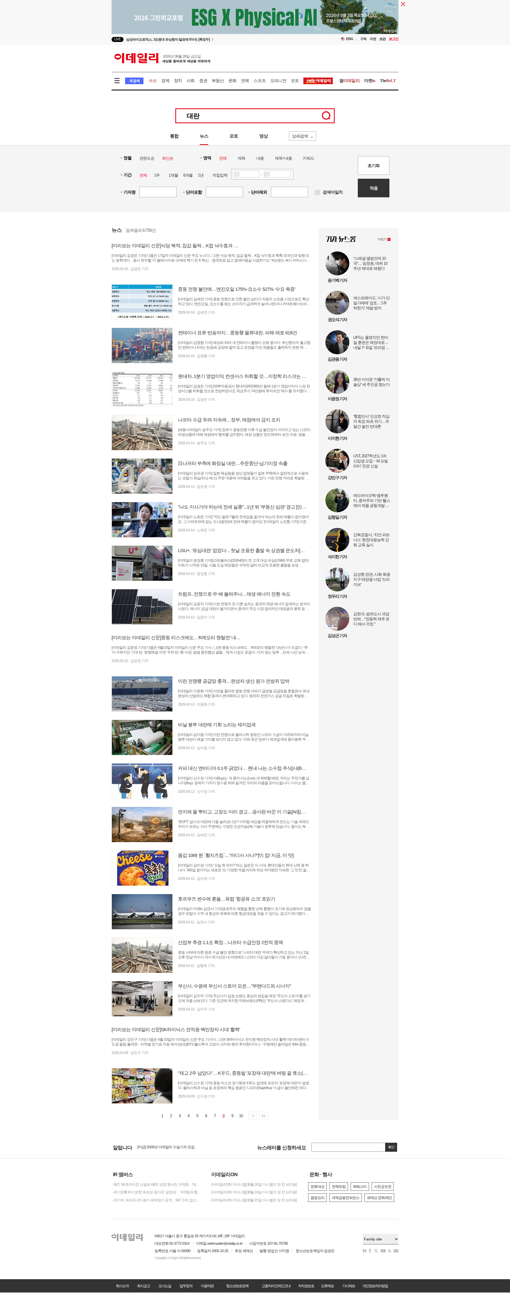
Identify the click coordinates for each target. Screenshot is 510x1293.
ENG (349, 39)
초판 (382, 39)
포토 (295, 80)
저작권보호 (306, 1286)
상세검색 (300, 136)
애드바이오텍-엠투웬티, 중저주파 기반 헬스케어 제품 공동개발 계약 (371, 500)
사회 (190, 80)
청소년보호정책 (237, 1286)
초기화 (374, 165)
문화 (232, 80)
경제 (165, 80)
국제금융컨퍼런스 (345, 1198)
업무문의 (186, 1286)
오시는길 (164, 1286)
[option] (212, 39)
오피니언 (278, 80)
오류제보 (327, 1286)
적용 (374, 188)
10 (241, 1115)
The (388, 80)
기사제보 (348, 1286)
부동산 (218, 80)
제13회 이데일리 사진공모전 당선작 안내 (168, 1149)
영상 (263, 136)
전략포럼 (339, 1186)
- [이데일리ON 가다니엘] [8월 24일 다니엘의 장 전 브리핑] (253, 1192)
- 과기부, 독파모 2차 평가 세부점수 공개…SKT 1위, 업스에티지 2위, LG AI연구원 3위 (157, 1200)
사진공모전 (382, 1186)
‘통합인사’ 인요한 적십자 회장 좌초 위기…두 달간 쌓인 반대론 (371, 421)
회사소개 (122, 1286)
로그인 (393, 39)
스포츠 (259, 80)
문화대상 (317, 1186)
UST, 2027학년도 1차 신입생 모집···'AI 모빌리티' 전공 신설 (370, 461)
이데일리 (162, 58)
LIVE (117, 39)
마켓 (369, 80)
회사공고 (143, 1286)
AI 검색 (134, 81)
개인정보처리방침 (375, 1286)
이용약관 (207, 1286)
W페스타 (360, 1186)
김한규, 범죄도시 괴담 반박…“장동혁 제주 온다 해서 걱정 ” (371, 619)
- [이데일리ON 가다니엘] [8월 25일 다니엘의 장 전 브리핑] (253, 1184)
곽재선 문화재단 (379, 1198)
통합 (174, 136)
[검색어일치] (317, 192)
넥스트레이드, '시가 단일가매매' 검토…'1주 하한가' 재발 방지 (371, 303)
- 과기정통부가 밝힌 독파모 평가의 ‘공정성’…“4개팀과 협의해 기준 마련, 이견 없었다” (157, 1192)
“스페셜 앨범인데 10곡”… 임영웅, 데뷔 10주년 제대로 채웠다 (370, 263)
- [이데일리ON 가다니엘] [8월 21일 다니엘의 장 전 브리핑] (253, 1200)
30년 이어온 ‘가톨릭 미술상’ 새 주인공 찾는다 (371, 382)
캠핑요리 (317, 1198)
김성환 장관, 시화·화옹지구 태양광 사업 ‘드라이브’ (371, 579)
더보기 (382, 239)
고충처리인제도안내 (276, 1286)
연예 (245, 80)
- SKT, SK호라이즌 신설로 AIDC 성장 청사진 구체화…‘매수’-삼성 (157, 1184)
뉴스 (204, 136)
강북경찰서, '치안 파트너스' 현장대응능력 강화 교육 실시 (371, 539)
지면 (373, 39)
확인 (391, 1147)
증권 (203, 80)
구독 (363, 39)
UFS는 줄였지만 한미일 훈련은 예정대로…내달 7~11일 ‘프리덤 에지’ (371, 342)
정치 (178, 80)
